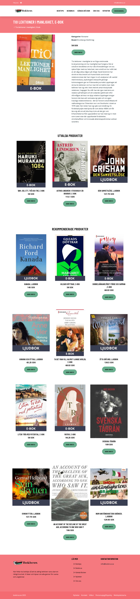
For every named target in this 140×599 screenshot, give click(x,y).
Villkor (91, 595)
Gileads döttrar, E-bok (70, 284)
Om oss (78, 581)
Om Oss (96, 11)
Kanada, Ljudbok (31, 284)
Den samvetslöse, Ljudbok (109, 190)
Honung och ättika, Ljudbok (31, 359)
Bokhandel (119, 11)
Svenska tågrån (109, 441)
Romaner (84, 36)
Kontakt (84, 595)
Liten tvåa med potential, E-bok (31, 434)
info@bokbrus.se (119, 3)
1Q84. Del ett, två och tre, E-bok (31, 190)
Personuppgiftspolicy (104, 595)
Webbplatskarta (120, 595)
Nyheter (106, 11)
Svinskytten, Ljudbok (31, 513)
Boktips (60, 11)
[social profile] (21, 3)
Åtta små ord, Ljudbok (109, 359)
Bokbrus (70, 11)
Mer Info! (78, 52)
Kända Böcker (83, 11)
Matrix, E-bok (70, 434)
